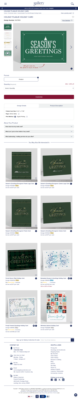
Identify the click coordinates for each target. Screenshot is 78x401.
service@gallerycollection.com (22, 370)
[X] (60, 380)
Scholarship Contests (57, 373)
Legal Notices (23, 391)
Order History (54, 357)
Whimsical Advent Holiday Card (50, 325)
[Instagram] (56, 380)
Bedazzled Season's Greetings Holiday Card (53, 278)
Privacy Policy (40, 391)
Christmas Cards (12, 13)
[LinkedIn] (63, 380)
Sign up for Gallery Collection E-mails (28, 340)
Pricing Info (54, 348)
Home (5, 13)
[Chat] (75, 394)
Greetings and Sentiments (58, 350)
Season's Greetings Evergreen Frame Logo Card (20, 183)
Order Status (54, 356)
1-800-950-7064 (18, 350)
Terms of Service (53, 392)
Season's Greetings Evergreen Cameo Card (53, 231)
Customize (39, 97)
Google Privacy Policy (43, 392)
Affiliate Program (55, 369)
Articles (53, 363)
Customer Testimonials (57, 371)
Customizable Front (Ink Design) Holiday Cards (29, 13)
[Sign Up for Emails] (72, 340)
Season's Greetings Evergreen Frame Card (18, 231)
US (31, 396)
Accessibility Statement (32, 391)
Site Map (53, 365)
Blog (52, 361)
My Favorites (54, 354)
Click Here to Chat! (19, 355)
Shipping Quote (55, 352)
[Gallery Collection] (39, 4)
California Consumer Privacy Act (51, 391)
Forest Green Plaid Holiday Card (15, 278)
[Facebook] (53, 380)
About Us (53, 367)
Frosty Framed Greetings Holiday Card (17, 325)
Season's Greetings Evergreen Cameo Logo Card (55, 183)
